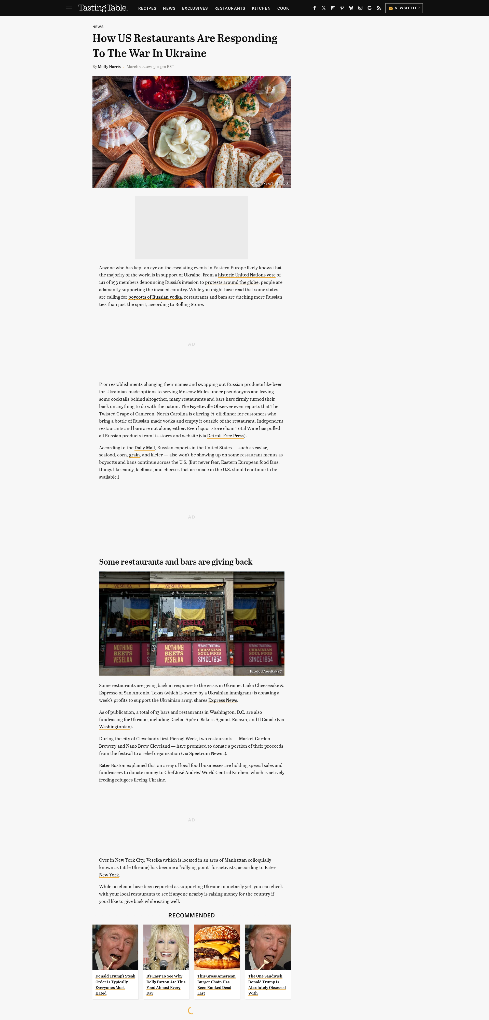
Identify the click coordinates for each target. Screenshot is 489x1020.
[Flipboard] (332, 9)
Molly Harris (109, 66)
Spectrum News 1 (207, 753)
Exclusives (195, 8)
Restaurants (229, 8)
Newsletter (407, 7)
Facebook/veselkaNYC (266, 671)
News (169, 8)
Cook (283, 8)
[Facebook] (314, 9)
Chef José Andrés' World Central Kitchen (206, 772)
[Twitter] (323, 9)
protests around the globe (232, 282)
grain (134, 454)
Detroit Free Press (225, 435)
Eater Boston (112, 765)
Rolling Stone (189, 304)
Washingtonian (114, 726)
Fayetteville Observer (211, 406)
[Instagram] (360, 9)
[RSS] (378, 9)
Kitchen (261, 8)
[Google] (369, 9)
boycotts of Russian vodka (155, 297)
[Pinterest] (342, 9)
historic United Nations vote (247, 274)
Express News (222, 700)
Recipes (147, 8)
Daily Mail (144, 447)
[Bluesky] (351, 9)
